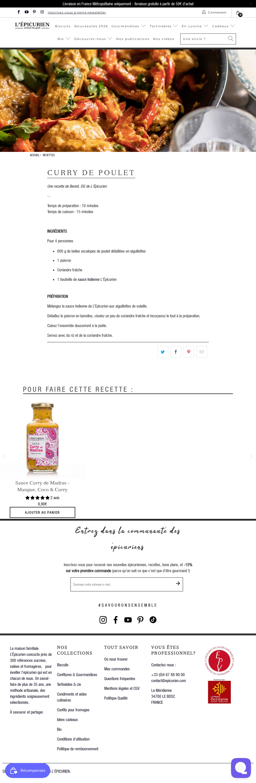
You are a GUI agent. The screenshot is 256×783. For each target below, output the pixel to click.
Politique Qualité (116, 698)
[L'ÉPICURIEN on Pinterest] (34, 12)
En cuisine (192, 26)
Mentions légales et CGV (122, 688)
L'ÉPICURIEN (61, 771)
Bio (61, 39)
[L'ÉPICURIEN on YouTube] (26, 12)
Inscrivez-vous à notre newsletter (77, 12)
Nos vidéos (163, 39)
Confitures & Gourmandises (77, 674)
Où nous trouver (116, 659)
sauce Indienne (89, 279)
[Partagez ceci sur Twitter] (163, 352)
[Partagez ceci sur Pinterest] (189, 352)
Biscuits (63, 26)
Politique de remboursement (77, 748)
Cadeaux (221, 26)
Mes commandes (117, 668)
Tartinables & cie (69, 684)
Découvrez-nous (90, 39)
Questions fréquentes (119, 678)
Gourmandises (126, 26)
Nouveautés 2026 (91, 26)
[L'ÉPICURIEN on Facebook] (18, 12)
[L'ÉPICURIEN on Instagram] (42, 12)
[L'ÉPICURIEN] (32, 25)
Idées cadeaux (67, 719)
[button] (38, 497)
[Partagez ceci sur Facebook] (175, 352)
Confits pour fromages (73, 709)
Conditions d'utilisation (73, 739)
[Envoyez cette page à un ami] (201, 352)
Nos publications (133, 39)
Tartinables (161, 26)
